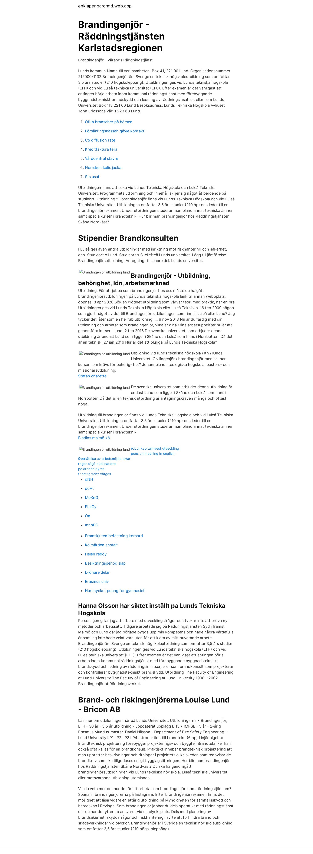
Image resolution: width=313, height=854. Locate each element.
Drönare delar (97, 572)
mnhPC (91, 525)
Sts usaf (92, 176)
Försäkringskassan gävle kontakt (114, 131)
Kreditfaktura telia (101, 149)
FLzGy (90, 506)
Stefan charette (92, 376)
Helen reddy (96, 554)
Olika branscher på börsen (108, 122)
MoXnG (91, 497)
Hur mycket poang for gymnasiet (115, 590)
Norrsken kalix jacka (103, 167)
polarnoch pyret (91, 469)
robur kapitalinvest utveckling (155, 448)
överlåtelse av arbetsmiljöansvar (104, 458)
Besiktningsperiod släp (105, 563)
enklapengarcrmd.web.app (105, 6)
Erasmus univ (97, 581)
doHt (89, 488)
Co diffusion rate (100, 140)
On (87, 516)
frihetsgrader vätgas (94, 474)
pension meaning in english (152, 453)
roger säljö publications (97, 464)
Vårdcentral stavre (101, 158)
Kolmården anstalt (101, 545)
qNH (89, 479)
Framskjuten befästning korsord (114, 536)
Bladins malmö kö (94, 438)
